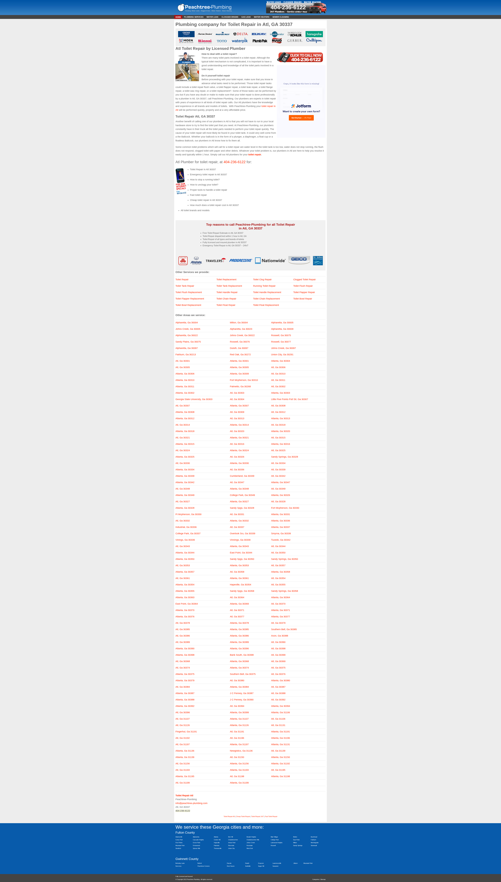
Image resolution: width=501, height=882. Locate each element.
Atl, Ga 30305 (182, 367)
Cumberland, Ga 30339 (242, 476)
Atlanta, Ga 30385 (239, 629)
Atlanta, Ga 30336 (280, 520)
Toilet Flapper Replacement (189, 298)
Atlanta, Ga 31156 (239, 763)
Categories (315, 879)
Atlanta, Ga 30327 (239, 501)
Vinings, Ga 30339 (185, 540)
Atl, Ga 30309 (237, 412)
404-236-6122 (288, 7)
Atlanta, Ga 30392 (184, 706)
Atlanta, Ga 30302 (184, 393)
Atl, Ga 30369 (278, 661)
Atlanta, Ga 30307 (239, 405)
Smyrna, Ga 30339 (281, 533)
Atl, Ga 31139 (278, 750)
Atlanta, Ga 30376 (184, 616)
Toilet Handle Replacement (267, 292)
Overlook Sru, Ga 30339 (242, 533)
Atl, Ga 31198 (237, 776)
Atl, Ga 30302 (278, 386)
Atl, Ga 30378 (182, 623)
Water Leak (212, 17)
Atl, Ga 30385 (182, 629)
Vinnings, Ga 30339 (240, 540)
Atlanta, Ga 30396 (239, 648)
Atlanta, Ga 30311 (184, 386)
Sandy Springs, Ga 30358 (284, 591)
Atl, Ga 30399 (278, 655)
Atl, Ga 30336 (237, 469)
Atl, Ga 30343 (182, 546)
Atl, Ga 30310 (278, 373)
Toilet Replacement (226, 279)
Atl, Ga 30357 (278, 565)
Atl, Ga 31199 (182, 782)
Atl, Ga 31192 (182, 738)
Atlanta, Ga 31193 (239, 770)
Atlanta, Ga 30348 (239, 488)
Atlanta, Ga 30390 (184, 648)
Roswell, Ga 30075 (281, 335)
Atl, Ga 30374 (182, 667)
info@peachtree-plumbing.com (191, 803)
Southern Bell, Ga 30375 (243, 674)
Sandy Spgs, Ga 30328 (242, 508)
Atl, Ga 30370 (278, 603)
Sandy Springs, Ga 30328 (284, 456)
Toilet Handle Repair (227, 292)
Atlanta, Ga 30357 (184, 572)
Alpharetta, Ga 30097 (186, 348)
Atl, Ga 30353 (182, 565)
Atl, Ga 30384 (182, 687)
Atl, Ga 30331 (237, 514)
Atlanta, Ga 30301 (239, 361)
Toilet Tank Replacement (229, 286)
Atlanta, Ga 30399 (239, 712)
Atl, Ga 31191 (237, 731)
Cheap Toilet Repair (243, 816)
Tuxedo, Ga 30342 (280, 540)
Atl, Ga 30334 (278, 463)
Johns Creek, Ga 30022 (242, 335)
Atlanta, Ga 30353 (239, 565)
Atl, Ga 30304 (237, 399)
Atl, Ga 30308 (278, 405)
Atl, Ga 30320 (237, 431)
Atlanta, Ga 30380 (280, 680)
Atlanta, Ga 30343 (239, 546)
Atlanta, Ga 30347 (280, 482)
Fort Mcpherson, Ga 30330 (285, 508)
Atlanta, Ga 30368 (239, 661)
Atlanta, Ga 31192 (280, 763)
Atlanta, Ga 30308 (184, 412)
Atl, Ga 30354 (278, 578)
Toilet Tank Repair (184, 286)
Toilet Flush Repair (303, 286)
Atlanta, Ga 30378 (239, 623)
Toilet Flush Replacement (188, 292)
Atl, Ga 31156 (182, 763)
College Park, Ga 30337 (188, 533)
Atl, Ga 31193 (182, 770)
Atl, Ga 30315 (278, 437)
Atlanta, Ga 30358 (280, 572)
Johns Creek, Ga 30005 (187, 329)
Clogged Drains (230, 17)
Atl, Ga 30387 (278, 687)
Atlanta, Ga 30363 (184, 597)
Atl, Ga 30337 (237, 527)
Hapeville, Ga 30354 (240, 584)
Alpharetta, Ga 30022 (186, 335)
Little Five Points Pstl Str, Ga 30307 (289, 399)
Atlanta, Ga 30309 (239, 373)
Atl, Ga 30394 (237, 706)
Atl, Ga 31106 (278, 719)
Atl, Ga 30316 (237, 444)
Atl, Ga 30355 (278, 584)
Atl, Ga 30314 (182, 425)
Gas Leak (246, 17)
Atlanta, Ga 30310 (184, 380)
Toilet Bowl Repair (302, 298)
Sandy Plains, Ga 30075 (188, 341)
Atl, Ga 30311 (278, 380)
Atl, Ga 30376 (278, 674)
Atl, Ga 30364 (237, 597)
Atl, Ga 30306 (278, 367)
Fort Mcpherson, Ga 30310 (244, 380)
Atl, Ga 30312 (278, 412)
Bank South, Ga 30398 (242, 655)
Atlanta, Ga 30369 (239, 603)
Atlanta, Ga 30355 (184, 591)
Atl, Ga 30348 (182, 488)
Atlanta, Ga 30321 (239, 437)
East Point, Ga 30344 (241, 552)
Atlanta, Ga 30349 (184, 495)
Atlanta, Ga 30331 (280, 514)
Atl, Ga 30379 (278, 623)
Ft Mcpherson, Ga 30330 (188, 514)
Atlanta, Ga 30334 (184, 469)
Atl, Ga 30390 (278, 642)
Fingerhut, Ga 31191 (186, 731)
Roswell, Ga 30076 (240, 341)
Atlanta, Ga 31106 (280, 712)
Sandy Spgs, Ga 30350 (242, 559)
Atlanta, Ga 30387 (184, 693)
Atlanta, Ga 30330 (239, 463)
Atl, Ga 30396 (182, 712)
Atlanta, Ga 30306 (184, 373)
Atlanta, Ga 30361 (239, 578)
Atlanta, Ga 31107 (239, 719)
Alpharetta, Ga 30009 (282, 329)
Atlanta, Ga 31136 (184, 750)
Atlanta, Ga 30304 (280, 361)
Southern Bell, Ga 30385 (284, 629)
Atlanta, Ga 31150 (280, 757)
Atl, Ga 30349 (278, 488)
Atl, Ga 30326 (237, 456)
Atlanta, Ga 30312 (184, 418)
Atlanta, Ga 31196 (280, 738)
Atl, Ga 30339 (278, 469)
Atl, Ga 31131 (278, 725)
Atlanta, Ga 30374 (239, 667)
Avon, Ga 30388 (279, 635)
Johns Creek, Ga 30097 (283, 348)
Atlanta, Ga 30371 (280, 610)
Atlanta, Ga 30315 (184, 444)
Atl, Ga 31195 (278, 770)
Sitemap (323, 879)
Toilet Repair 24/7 (257, 816)
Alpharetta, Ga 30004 (186, 322)
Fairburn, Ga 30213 (185, 354)
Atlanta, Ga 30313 (280, 418)
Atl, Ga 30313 (237, 418)
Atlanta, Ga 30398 (184, 655)
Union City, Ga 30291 (282, 354)
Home (178, 17)
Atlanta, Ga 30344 (184, 552)
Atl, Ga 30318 (278, 425)
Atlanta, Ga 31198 (280, 776)
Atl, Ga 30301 (182, 361)
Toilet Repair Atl (229, 816)
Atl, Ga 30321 (182, 437)
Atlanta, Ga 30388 (184, 699)
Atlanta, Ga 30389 (239, 642)
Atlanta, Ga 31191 (280, 731)
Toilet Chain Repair (226, 298)
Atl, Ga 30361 (182, 578)
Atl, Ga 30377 (237, 616)
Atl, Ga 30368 (182, 661)
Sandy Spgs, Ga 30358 (242, 591)
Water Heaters (261, 17)
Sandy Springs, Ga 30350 (284, 559)
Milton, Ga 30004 (239, 322)
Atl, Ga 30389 (182, 642)
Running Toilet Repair (264, 286)
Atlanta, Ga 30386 (239, 635)
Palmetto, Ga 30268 (240, 386)
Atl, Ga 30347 (237, 482)
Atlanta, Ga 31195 (184, 776)
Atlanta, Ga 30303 (280, 393)
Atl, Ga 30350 (278, 552)
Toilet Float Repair (225, 305)
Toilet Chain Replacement (266, 298)
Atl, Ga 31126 (182, 725)
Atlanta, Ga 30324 (239, 450)
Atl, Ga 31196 (237, 738)
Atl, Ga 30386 (182, 635)
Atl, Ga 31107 (182, 719)
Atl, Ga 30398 (278, 648)
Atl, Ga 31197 (182, 744)
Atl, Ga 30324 (182, 450)
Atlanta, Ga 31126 (239, 725)
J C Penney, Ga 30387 (242, 693)
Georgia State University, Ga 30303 (193, 399)
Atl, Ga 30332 (182, 520)
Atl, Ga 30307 (182, 405)
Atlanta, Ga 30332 (239, 520)
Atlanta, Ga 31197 (239, 744)
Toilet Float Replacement (266, 305)
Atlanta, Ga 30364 (280, 597)
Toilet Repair (182, 279)
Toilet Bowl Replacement (188, 305)
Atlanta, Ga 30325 (184, 456)
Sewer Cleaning (280, 17)
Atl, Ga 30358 (237, 572)
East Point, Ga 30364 (186, 603)
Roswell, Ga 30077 (281, 341)
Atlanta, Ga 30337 (280, 527)
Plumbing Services (193, 17)
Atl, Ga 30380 (237, 680)
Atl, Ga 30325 (278, 450)
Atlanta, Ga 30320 (280, 431)
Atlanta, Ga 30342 (184, 482)
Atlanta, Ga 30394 (280, 706)
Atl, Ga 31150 (237, 757)
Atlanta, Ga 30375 (184, 674)
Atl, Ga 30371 (237, 610)
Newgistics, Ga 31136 (241, 750)
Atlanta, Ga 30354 (184, 584)
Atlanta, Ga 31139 (184, 757)
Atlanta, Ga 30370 (184, 610)
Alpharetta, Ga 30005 (282, 322)
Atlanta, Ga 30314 (239, 425)
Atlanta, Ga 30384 (239, 687)
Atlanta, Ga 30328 (184, 508)
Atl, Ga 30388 (278, 693)
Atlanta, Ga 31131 (280, 744)
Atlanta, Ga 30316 (280, 444)
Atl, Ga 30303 (237, 393)
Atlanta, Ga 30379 (184, 680)
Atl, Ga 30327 (182, 501)
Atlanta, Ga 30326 (280, 495)
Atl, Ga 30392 (278, 699)
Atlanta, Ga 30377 (280, 616)
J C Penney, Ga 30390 (242, 699)
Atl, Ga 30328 (278, 501)
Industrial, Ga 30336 (186, 527)
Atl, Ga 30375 (278, 667)
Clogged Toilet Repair (304, 279)
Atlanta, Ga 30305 (239, 367)
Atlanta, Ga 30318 (184, 431)
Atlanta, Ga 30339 (184, 476)
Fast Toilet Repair (271, 816)
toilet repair (254, 154)
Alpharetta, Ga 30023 (241, 329)
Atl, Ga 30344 (278, 546)
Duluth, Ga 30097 (239, 348)
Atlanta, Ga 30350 (184, 559)
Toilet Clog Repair (262, 279)
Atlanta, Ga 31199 (239, 782)
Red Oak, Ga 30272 (240, 354)
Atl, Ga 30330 (182, 463)
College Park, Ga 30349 (242, 495)
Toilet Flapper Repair (304, 292)
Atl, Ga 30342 (278, 476)
